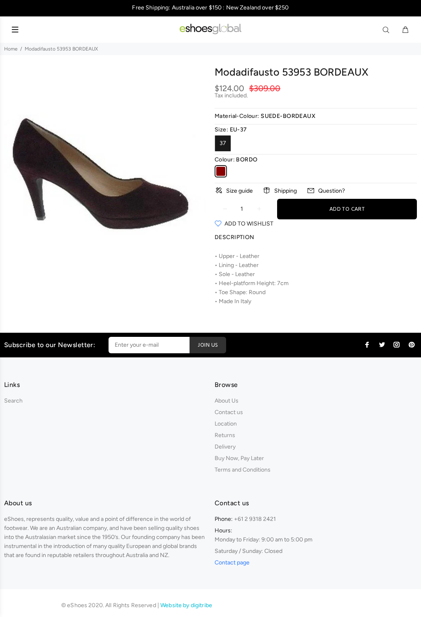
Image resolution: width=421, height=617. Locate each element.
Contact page (232, 562)
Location (226, 423)
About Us (226, 400)
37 (223, 143)
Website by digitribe (186, 605)
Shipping (285, 190)
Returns (225, 435)
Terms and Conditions (243, 469)
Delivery (225, 446)
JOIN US (208, 345)
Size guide (239, 190)
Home (11, 49)
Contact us (229, 412)
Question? (331, 190)
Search (13, 400)
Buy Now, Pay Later (239, 458)
